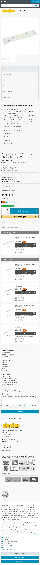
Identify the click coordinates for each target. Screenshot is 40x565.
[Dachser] (26, 479)
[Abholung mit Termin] (34, 479)
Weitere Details (7, 74)
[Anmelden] (2, 1)
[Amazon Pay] (22, 457)
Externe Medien (9, 545)
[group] (8, 242)
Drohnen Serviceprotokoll (9, 383)
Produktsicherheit (8, 91)
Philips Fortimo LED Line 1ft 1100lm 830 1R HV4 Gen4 (25, 265)
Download (6, 86)
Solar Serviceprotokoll (8, 387)
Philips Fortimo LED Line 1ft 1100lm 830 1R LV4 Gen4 (25, 285)
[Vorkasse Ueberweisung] (14, 468)
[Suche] (36, 5)
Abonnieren (19, 412)
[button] (20, 217)
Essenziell (7, 537)
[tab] (20, 69)
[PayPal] (6, 457)
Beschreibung (7, 69)
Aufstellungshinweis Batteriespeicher (12, 391)
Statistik (7, 539)
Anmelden (4, 365)
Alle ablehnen (20, 561)
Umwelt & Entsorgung (8, 381)
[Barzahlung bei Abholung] (31, 462)
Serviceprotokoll (6, 389)
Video (4, 80)
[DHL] (17, 479)
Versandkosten (15, 227)
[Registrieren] (5, 1)
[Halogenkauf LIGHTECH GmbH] (11, 425)
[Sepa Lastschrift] (14, 457)
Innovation (4, 357)
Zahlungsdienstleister (11, 541)
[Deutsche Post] (9, 479)
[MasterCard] (6, 462)
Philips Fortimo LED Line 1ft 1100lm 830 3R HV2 (25, 238)
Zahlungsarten (5, 377)
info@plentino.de (6, 445)
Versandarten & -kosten (8, 379)
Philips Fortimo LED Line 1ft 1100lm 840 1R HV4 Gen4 (25, 306)
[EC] (6, 468)
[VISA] (31, 457)
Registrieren (5, 363)
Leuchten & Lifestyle (7, 355)
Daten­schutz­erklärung (31, 534)
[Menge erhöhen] (7, 209)
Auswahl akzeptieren (20, 553)
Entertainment (5, 353)
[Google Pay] (22, 468)
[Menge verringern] (7, 212)
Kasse (3, 369)
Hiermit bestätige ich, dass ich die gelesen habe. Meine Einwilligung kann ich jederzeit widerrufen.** (20, 406)
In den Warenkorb (23, 211)
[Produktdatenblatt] (7, 202)
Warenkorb (4, 367)
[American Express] (14, 462)
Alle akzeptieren (20, 557)
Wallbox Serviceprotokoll (8, 385)
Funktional (8, 547)
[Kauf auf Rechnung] (22, 462)
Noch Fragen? (7, 97)
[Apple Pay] (31, 468)
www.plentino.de (6, 447)
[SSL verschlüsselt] (5, 494)
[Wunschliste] (29, 1)
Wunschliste (6, 222)
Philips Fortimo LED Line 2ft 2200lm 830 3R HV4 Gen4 (25, 326)
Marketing (8, 543)
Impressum (4, 532)
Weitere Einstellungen (8, 549)
